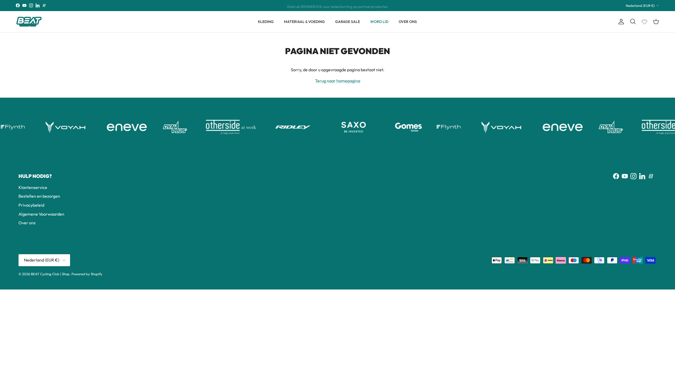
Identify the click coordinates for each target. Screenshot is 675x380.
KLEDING (266, 21)
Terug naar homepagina (337, 80)
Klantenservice (32, 187)
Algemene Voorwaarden (41, 214)
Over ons (27, 222)
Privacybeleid (31, 205)
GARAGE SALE (347, 21)
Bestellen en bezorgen (39, 196)
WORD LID (379, 21)
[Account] (620, 21)
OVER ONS (408, 21)
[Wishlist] (644, 21)
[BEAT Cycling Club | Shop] (29, 21)
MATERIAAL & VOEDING (304, 21)
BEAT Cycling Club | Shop (50, 274)
